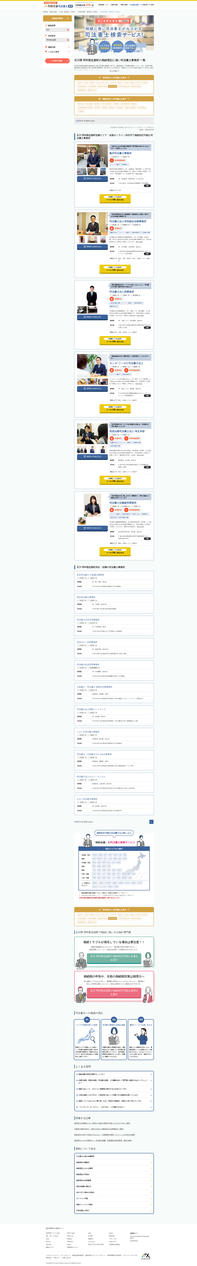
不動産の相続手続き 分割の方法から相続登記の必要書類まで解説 (99, 1129)
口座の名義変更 (106, 104)
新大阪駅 (135, 295)
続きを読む (139, 173)
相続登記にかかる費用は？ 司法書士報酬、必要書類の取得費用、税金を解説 (103, 1140)
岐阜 (104, 866)
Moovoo (48, 1241)
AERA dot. (70, 1241)
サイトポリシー (66, 1255)
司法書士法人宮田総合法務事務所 (127, 221)
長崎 (104, 877)
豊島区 (125, 366)
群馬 (125, 858)
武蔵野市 (125, 225)
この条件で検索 (56, 61)
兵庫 (99, 870)
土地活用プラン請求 (148, 4)
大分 (113, 877)
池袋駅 (135, 366)
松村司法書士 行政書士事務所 (90, 575)
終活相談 (80, 111)
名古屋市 (125, 506)
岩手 (105, 855)
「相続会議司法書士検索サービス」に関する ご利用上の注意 (98, 893)
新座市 (125, 435)
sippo (89, 1233)
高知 (133, 874)
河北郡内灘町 (82, 86)
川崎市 (110, 886)
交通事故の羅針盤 (114, 1244)
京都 (104, 870)
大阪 (94, 870)
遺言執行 (111, 107)
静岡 (99, 866)
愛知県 (114, 506)
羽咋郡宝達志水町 (124, 86)
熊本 (109, 877)
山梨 (99, 862)
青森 (100, 855)
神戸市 (127, 883)
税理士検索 (124, 4)
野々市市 (105, 82)
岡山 (99, 874)
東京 (94, 858)
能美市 (120, 82)
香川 (118, 874)
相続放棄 (89, 104)
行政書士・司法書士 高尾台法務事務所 (94, 687)
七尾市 (126, 82)
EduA (47, 1239)
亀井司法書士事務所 (120, 153)
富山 (109, 862)
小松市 (86, 82)
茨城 (115, 858)
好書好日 (90, 1239)
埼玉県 (114, 435)
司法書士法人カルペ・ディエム (91, 776)
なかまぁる (91, 1241)
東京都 (114, 225)
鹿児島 (124, 877)
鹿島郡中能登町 (136, 86)
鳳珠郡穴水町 (92, 90)
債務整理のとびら (72, 1247)
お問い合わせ (66, 1257)
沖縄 (130, 877)
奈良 (109, 870)
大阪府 (114, 295)
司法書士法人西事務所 (121, 291)
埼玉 (105, 858)
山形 (120, 855)
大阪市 (125, 295)
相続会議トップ (103, 4)
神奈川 (100, 858)
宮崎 (118, 877)
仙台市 (95, 886)
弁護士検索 (114, 4)
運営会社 (49, 1257)
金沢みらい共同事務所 (87, 642)
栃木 (120, 858)
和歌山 (119, 870)
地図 (147, 185)
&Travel (55, 1236)
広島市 (140, 883)
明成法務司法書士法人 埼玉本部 (127, 431)
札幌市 (115, 883)
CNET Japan (71, 1233)
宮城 (115, 855)
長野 (104, 862)
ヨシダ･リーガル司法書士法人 (126, 363)
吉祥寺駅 (135, 225)
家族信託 (134, 104)
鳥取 (109, 874)
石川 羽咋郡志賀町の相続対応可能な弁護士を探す (114, 958)
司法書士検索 (135, 4)
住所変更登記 (142, 107)
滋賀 (113, 870)
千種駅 (135, 506)
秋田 (110, 855)
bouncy (69, 1244)
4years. (111, 1233)
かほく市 (113, 82)
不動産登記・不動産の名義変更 (126, 107)
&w (51, 1236)
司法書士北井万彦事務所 (88, 620)
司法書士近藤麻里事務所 (123, 502)
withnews (48, 1244)
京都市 (134, 883)
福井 (118, 862)
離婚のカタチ (50, 1247)
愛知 (94, 866)
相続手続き (81, 104)
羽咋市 (139, 82)
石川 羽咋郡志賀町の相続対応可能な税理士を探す (114, 992)
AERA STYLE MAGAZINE (96, 1244)
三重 (109, 866)
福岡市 (121, 883)
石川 (113, 862)
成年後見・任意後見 (101, 107)
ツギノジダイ (113, 1239)
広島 (94, 874)
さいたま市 (102, 886)
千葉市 (116, 886)
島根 (113, 874)
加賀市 (92, 82)
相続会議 (111, 1236)
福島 (125, 855)
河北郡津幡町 (92, 86)
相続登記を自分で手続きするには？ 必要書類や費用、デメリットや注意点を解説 (104, 1135)
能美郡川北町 (102, 86)
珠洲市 (145, 82)
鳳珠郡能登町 (82, 90)
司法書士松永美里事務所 (88, 664)
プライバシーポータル (130, 1255)
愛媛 (128, 874)
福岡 (94, 877)
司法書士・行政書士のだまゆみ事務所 (94, 754)
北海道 (95, 855)
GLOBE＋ (91, 1236)
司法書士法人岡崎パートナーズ (91, 709)
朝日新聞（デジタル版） (53, 1233)
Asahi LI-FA (112, 1241)
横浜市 (95, 883)
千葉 (110, 858)
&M (47, 1236)
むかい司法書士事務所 (87, 799)
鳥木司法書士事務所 (86, 597)
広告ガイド (57, 1257)
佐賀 (99, 877)
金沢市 (80, 82)
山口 (104, 874)
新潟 (94, 862)
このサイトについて (52, 1255)
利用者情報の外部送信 (114, 1255)
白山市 (99, 82)
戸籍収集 (116, 104)
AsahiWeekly (134, 1241)
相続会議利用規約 (78, 1255)
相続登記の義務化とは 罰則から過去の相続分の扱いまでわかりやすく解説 (102, 1123)
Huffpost (69, 1239)
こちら (121, 895)
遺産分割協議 (125, 104)
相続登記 (97, 104)
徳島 (123, 874)
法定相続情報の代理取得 (85, 107)
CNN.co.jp (70, 1236)
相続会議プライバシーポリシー (95, 1255)
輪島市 (133, 82)
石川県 (114, 157)
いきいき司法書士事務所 (88, 732)
